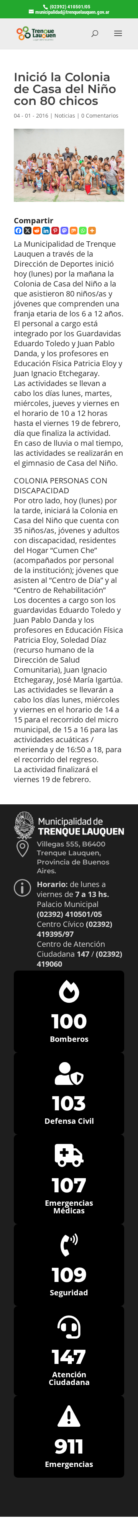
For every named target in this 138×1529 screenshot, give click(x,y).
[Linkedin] (46, 230)
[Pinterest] (55, 230)
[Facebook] (18, 230)
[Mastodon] (64, 230)
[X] (27, 230)
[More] (92, 230)
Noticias (64, 115)
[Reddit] (37, 230)
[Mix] (73, 230)
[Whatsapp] (83, 230)
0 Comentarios (99, 115)
